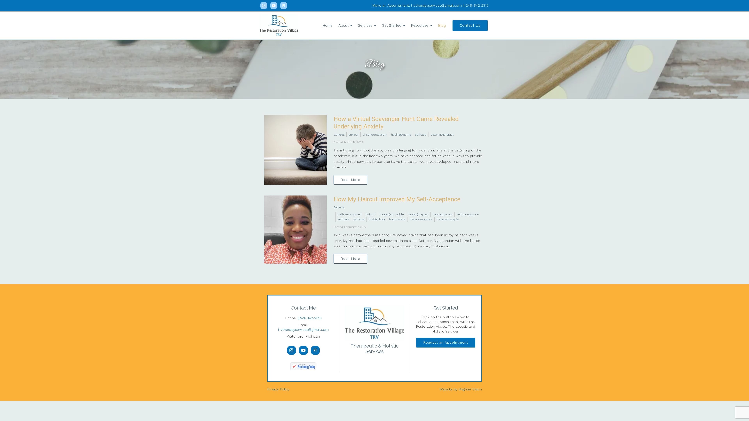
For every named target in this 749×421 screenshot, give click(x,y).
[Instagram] (263, 5)
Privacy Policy (278, 389)
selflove (359, 219)
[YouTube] (273, 5)
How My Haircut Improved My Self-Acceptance (397, 199)
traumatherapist (442, 134)
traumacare (397, 219)
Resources (420, 25)
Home (327, 25)
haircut (371, 214)
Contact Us (470, 25)
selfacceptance (468, 214)
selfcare (421, 134)
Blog (442, 25)
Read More (350, 180)
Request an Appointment (445, 342)
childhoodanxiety (375, 134)
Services (365, 25)
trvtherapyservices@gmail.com (303, 329)
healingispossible (392, 214)
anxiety (354, 134)
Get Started (391, 25)
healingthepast (418, 214)
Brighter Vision (470, 389)
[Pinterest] (283, 5)
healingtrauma (401, 134)
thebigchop (377, 219)
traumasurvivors (420, 219)
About (343, 25)
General (339, 134)
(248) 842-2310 (310, 318)
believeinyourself (350, 214)
